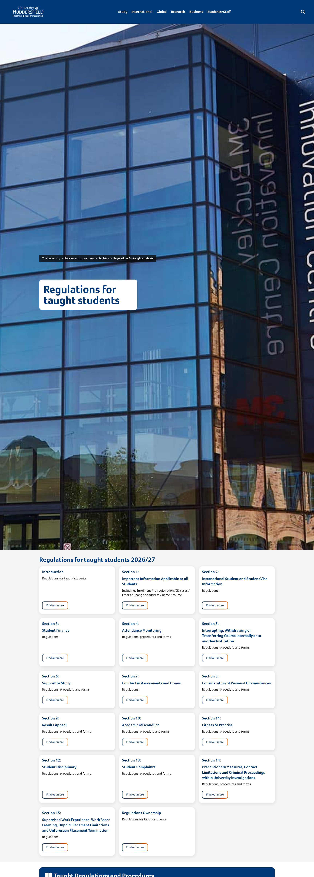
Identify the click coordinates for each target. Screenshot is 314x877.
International (142, 11)
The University (51, 258)
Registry (103, 258)
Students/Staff (219, 11)
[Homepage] (28, 11)
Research (178, 11)
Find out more (55, 605)
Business (196, 11)
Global (162, 11)
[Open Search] (303, 12)
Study (122, 11)
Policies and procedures (79, 258)
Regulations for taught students (133, 258)
